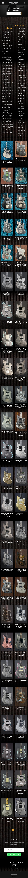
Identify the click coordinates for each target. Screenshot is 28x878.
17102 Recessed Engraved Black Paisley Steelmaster (20, 708)
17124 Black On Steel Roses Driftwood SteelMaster (21, 434)
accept (14, 876)
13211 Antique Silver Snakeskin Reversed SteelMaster (7, 820)
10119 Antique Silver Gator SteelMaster (7, 405)
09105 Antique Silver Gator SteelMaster (7, 570)
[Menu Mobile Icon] (3, 3)
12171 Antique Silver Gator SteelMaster (7, 681)
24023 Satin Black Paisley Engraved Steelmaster (21, 212)
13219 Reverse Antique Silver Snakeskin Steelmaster (21, 792)
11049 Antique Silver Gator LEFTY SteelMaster (21, 379)
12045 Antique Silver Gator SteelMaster (21, 487)
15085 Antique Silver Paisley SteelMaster (7, 763)
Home (9, 11)
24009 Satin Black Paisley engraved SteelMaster (7, 238)
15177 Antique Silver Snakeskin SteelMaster (20, 736)
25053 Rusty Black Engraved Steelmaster (21, 159)
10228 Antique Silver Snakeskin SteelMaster (21, 543)
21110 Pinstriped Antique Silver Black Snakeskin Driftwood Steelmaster (21, 264)
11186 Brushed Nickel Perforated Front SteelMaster (21, 293)
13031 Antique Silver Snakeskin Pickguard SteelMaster (21, 654)
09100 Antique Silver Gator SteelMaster (7, 431)
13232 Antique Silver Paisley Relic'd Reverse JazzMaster (21, 764)
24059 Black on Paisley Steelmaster (7, 212)
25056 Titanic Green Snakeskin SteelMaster (21, 187)
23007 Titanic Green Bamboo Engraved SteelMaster (7, 264)
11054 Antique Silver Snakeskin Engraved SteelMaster (7, 379)
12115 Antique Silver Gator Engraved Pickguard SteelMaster (7, 293)
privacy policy (14, 874)
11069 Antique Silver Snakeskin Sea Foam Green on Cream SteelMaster (7, 350)
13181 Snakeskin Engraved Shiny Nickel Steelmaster (21, 820)
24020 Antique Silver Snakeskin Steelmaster (21, 238)
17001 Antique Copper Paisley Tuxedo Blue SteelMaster (7, 654)
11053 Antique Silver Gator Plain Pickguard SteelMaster (7, 542)
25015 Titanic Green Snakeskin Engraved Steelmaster (7, 187)
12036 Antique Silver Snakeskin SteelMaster (7, 515)
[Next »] (18, 830)
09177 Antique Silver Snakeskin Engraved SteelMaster (21, 406)
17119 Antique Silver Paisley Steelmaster (20, 597)
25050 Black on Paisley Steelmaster (7, 161)
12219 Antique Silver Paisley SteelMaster (7, 461)
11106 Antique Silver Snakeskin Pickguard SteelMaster (21, 322)
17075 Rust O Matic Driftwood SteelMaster (7, 626)
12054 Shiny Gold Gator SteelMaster (7, 487)
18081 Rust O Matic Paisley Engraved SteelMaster (21, 570)
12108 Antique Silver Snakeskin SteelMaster (7, 708)
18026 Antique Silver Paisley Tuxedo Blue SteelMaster (7, 598)
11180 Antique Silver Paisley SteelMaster (7, 321)
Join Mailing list (14, 854)
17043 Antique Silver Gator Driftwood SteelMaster (21, 626)
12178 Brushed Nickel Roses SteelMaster (21, 461)
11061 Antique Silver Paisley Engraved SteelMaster (20, 350)
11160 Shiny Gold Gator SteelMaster (21, 514)
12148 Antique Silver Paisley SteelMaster (21, 681)
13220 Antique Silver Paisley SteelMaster (7, 791)
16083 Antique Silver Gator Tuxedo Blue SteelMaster (7, 736)
